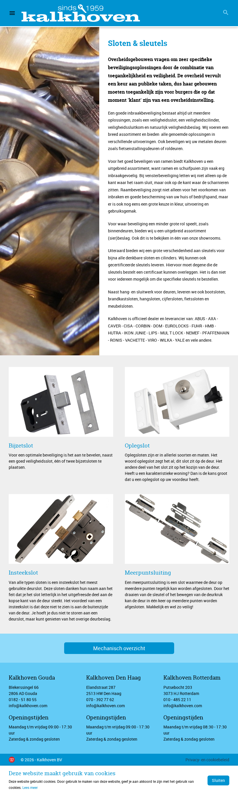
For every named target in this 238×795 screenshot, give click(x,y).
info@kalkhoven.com (28, 705)
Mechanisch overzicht (119, 648)
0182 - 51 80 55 (23, 699)
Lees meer (30, 787)
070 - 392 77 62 (100, 699)
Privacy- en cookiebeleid (207, 759)
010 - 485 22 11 (177, 699)
